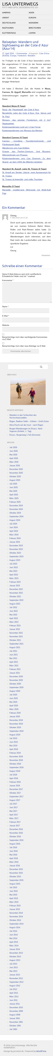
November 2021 (16, 636)
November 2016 (16, 833)
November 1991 (16, 1022)
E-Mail (5, 316)
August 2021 (14, 647)
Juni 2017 (13, 807)
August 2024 (14, 520)
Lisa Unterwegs (20, 4)
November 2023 (16, 549)
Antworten (46, 255)
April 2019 (13, 749)
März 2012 (13, 996)
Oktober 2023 (15, 553)
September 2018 (16, 767)
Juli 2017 (13, 804)
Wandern (33, 23)
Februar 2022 (15, 626)
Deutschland (9, 23)
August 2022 (14, 604)
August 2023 (14, 560)
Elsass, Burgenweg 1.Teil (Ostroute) (24, 435)
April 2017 (13, 815)
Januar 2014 (14, 949)
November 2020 (16, 680)
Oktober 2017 (15, 793)
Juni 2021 (13, 655)
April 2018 (13, 778)
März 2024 (13, 535)
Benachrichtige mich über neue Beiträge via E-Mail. (24, 346)
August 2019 (14, 735)
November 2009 (16, 1011)
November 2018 (16, 760)
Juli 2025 (13, 484)
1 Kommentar (21, 53)
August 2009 (14, 1015)
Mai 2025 (13, 491)
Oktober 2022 (15, 596)
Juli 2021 (13, 651)
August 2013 (14, 960)
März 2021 (13, 666)
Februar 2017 (15, 822)
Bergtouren (35, 28)
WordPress (41, 1051)
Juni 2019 (13, 742)
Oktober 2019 (15, 727)
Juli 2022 (13, 607)
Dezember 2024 (16, 506)
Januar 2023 (14, 586)
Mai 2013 (13, 971)
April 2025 (13, 495)
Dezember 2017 (16, 789)
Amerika (6, 13)
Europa (32, 18)
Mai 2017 (13, 811)
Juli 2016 (13, 847)
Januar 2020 (14, 716)
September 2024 (16, 516)
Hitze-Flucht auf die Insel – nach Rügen (26, 425)
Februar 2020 (15, 713)
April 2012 (13, 993)
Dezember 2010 (16, 1007)
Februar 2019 (15, 753)
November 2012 (16, 978)
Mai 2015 (13, 895)
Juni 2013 (13, 967)
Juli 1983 (13, 1029)
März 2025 (13, 498)
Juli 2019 (13, 738)
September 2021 (16, 644)
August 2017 (14, 800)
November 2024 (16, 509)
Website (5, 325)
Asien (31, 13)
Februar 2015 (15, 906)
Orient (5, 18)
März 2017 (13, 818)
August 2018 (14, 771)
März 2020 (13, 709)
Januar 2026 (14, 466)
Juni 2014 (13, 935)
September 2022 (16, 600)
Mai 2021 (13, 658)
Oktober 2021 (15, 640)
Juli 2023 (13, 564)
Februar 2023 (15, 582)
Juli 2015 (13, 887)
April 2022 (13, 618)
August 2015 (14, 884)
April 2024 (13, 531)
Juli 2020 (13, 695)
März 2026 (13, 462)
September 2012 (16, 982)
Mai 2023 (13, 571)
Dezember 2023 (16, 546)
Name (5, 306)
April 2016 (13, 858)
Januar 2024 (14, 542)
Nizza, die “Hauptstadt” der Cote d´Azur (20, 109)
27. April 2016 (8, 53)
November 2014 (16, 916)
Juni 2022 (13, 611)
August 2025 (14, 480)
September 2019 (16, 731)
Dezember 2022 (16, 589)
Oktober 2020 (15, 684)
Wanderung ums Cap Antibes (15, 148)
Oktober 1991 (15, 1026)
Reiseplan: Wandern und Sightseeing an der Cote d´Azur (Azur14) (25, 45)
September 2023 (16, 556)
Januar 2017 (14, 826)
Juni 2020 (13, 698)
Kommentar (7, 280)
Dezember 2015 (16, 869)
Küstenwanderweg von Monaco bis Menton (22, 130)
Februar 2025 (15, 502)
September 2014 (16, 924)
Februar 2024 (15, 538)
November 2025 (16, 473)
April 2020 (13, 706)
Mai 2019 (13, 746)
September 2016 (16, 840)
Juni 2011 (13, 1000)
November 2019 (16, 724)
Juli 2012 (13, 989)
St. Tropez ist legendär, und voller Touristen (22, 179)
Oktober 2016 (15, 836)
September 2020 (16, 687)
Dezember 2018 (16, 756)
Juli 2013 (13, 964)
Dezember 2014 (16, 913)
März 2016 (13, 862)
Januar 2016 (14, 866)
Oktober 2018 (15, 764)
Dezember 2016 (16, 829)
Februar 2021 (15, 669)
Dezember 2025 (16, 469)
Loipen (32, 33)
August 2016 (14, 844)
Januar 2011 (14, 1004)
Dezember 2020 (16, 676)
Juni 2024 (13, 527)
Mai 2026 (13, 455)
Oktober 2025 (15, 476)
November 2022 (16, 593)
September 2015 (16, 880)
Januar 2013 (14, 975)
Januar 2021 (14, 673)
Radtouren (8, 28)
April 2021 (13, 662)
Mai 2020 (13, 702)
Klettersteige (9, 33)
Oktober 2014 (15, 920)
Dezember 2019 (16, 720)
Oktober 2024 (15, 513)
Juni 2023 (13, 567)
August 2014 (14, 927)
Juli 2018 (13, 775)
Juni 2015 (13, 891)
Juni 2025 (13, 487)
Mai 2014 (13, 938)
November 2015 (16, 873)
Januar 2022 (14, 629)
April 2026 (13, 458)
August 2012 (14, 986)
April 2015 (13, 898)
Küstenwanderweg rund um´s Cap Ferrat (21, 127)
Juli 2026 (13, 447)
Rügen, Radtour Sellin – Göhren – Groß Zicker (29, 421)
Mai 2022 (13, 615)
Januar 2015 (14, 909)
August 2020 (14, 691)
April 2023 (13, 575)
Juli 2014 (13, 931)
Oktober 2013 (15, 956)
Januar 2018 (14, 786)
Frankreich (22, 56)
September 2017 (16, 796)
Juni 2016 (13, 851)
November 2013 (16, 953)
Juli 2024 (13, 524)
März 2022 (13, 622)
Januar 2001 (14, 1018)
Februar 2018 (15, 782)
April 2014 (13, 942)
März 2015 (13, 902)
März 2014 (13, 946)
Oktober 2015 (15, 876)
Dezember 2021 (16, 633)
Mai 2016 (13, 855)
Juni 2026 (13, 451)
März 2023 (13, 578)
